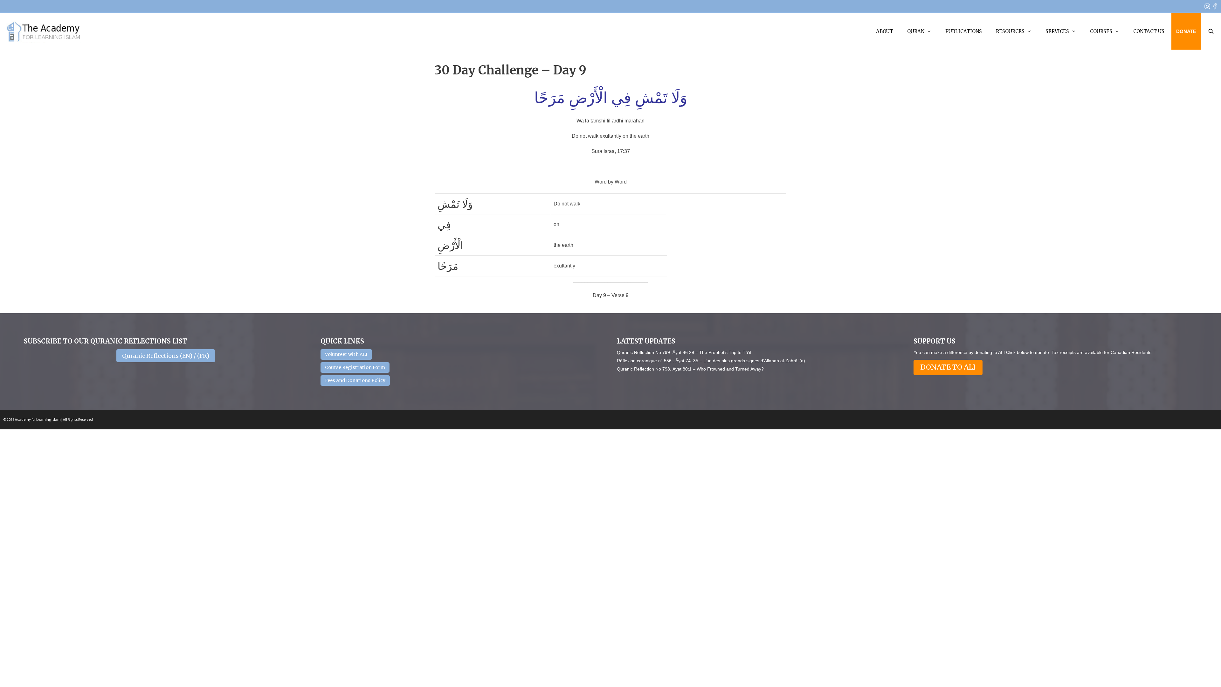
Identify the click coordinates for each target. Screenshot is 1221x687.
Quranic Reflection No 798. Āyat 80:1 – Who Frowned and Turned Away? (690, 368)
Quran (915, 31)
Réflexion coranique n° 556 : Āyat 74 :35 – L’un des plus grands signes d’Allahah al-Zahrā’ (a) (711, 360)
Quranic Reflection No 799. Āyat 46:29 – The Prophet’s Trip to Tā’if (684, 352)
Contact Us (1148, 31)
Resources (1010, 31)
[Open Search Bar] (1211, 31)
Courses (1101, 31)
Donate (1186, 31)
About (884, 31)
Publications (963, 31)
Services (1057, 31)
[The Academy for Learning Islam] (43, 31)
